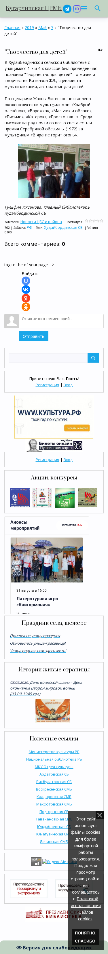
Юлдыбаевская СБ (54, 826)
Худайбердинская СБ (63, 227)
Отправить (33, 336)
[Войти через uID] (26, 281)
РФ (29, 227)
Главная (12, 27)
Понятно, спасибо (85, 937)
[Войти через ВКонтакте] (26, 289)
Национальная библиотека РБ (54, 759)
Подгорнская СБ (54, 811)
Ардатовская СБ (54, 774)
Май (42, 27)
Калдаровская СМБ (54, 796)
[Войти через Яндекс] (26, 298)
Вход (68, 384)
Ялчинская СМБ (54, 841)
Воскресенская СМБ (54, 789)
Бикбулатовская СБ (54, 781)
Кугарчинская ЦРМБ (34, 8)
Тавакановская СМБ (54, 819)
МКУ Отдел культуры (54, 766)
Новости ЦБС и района (41, 221)
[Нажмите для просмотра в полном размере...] (54, 170)
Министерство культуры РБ (54, 751)
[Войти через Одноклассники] (26, 306)
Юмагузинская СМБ (54, 834)
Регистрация (47, 384)
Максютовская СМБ (54, 804)
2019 (29, 27)
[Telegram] (67, 8)
